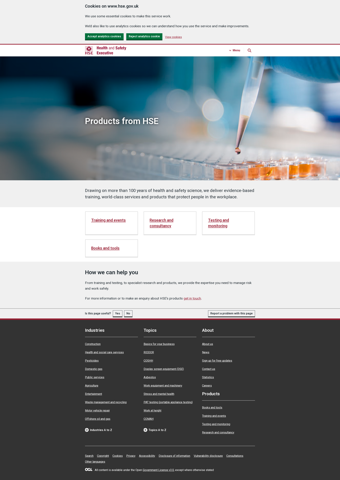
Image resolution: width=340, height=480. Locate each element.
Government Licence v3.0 (158, 470)
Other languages (95, 461)
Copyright (103, 456)
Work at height (152, 410)
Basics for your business (159, 344)
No (128, 313)
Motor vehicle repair (97, 410)
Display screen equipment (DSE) (164, 369)
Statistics (208, 377)
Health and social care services (104, 352)
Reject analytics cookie (144, 36)
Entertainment (93, 394)
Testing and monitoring (218, 223)
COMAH (149, 419)
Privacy (130, 456)
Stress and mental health (159, 394)
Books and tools (105, 248)
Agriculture (91, 385)
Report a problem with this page (231, 313)
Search (89, 456)
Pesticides (92, 360)
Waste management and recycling (106, 402)
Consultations (234, 456)
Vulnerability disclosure (208, 456)
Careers (207, 385)
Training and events (108, 220)
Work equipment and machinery (163, 385)
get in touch (192, 298)
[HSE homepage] (105, 50)
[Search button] (249, 50)
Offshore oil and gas (97, 419)
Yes (117, 313)
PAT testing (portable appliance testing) (168, 402)
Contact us (208, 369)
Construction (93, 344)
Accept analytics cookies (104, 36)
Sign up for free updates (217, 360)
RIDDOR (149, 352)
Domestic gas (93, 369)
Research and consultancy (161, 223)
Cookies (117, 456)
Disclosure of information (174, 456)
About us (207, 344)
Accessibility (147, 456)
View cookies (173, 37)
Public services (94, 377)
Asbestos (150, 377)
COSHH (148, 360)
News (205, 352)
